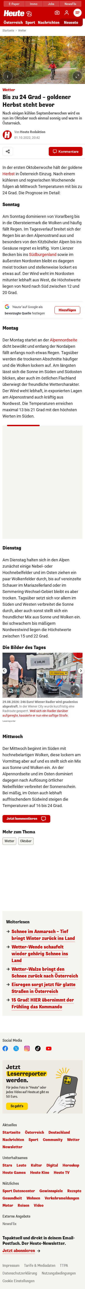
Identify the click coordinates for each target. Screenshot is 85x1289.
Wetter (22, 30)
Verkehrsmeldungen (62, 1198)
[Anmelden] (66, 12)
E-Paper (14, 4)
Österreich (13, 22)
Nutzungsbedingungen (59, 1273)
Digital (52, 1165)
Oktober (26, 841)
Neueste (71, 22)
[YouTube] (48, 1048)
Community (53, 1140)
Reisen (23, 1205)
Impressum (10, 1265)
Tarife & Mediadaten (39, 1265)
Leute (21, 1165)
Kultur (36, 1165)
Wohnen (33, 1198)
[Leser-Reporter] (57, 12)
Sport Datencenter (18, 1191)
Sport (30, 22)
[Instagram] (27, 1048)
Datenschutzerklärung (19, 1273)
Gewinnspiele (51, 1191)
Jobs (51, 4)
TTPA (64, 1265)
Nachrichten (13, 1140)
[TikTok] (38, 1048)
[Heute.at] (14, 13)
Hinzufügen (67, 310)
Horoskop (71, 1165)
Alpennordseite (63, 340)
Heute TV (62, 1172)
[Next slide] (81, 671)
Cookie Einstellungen (18, 1281)
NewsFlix (70, 4)
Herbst (8, 173)
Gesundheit (12, 1198)
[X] (16, 1048)
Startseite (8, 30)
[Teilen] (7, 151)
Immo (33, 4)
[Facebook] (5, 1048)
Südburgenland (42, 254)
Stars (7, 1165)
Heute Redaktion (32, 132)
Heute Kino (39, 1172)
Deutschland (59, 1132)
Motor (7, 1205)
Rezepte (74, 1191)
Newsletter (12, 1147)
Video (39, 1205)
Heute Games (14, 1172)
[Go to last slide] (4, 671)
